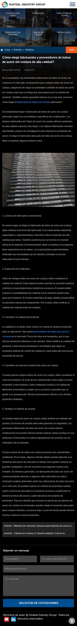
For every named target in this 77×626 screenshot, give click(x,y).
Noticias (29, 49)
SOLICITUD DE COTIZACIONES (38, 602)
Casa (7, 49)
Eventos (18, 49)
